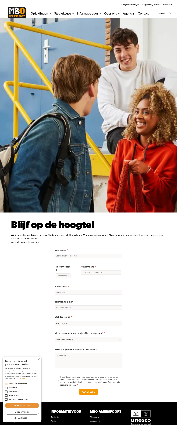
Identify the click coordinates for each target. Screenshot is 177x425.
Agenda (128, 13)
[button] (22, 418)
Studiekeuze (62, 13)
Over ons (110, 13)
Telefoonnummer (64, 301)
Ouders (54, 421)
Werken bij (167, 5)
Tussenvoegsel (63, 268)
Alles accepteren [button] (22, 405)
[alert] (22, 389)
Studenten (55, 417)
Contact (143, 13)
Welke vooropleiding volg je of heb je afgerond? (80, 333)
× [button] (39, 359)
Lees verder (20, 379)
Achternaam (87, 266)
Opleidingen (39, 13)
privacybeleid (73, 382)
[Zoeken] (169, 13)
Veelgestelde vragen (130, 5)
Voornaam (60, 250)
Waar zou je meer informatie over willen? (76, 349)
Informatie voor (87, 13)
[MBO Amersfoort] (17, 12)
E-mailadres (61, 286)
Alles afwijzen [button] (22, 412)
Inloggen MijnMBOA (151, 5)
